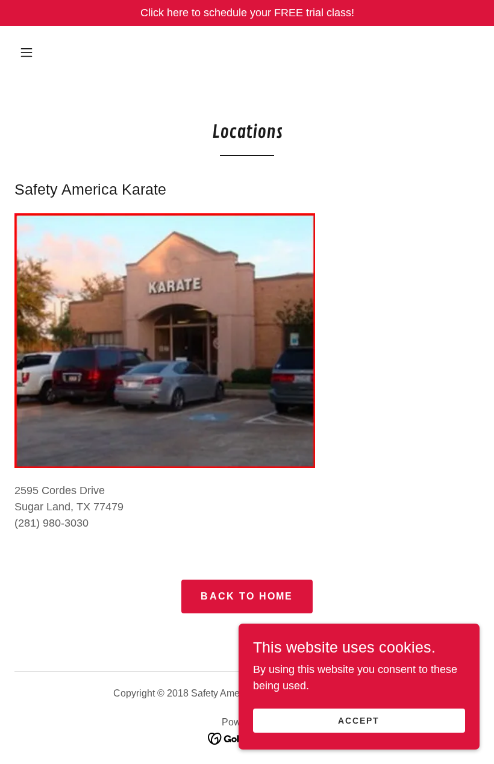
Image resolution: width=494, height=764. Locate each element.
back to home (247, 596)
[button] (26, 52)
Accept (359, 720)
